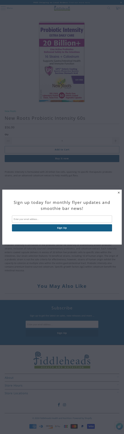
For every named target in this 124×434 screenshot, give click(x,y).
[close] (119, 192)
